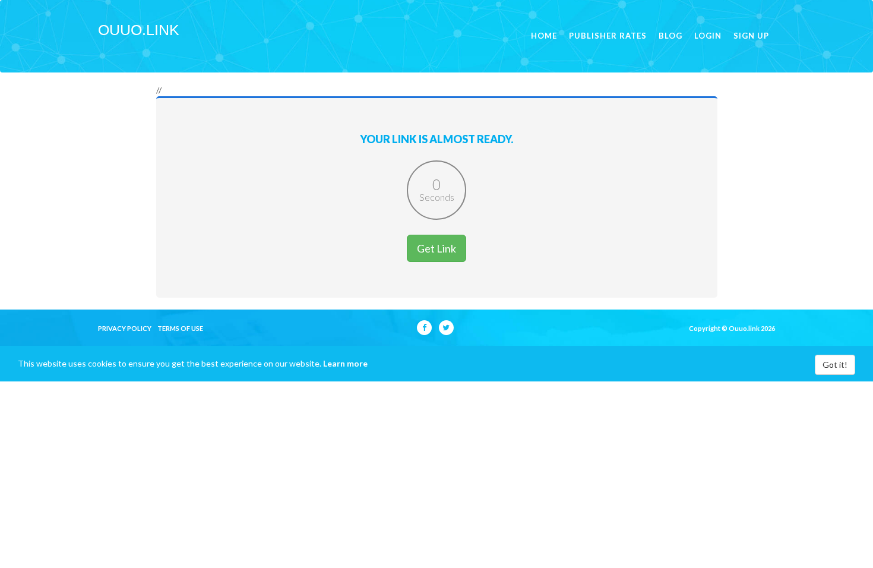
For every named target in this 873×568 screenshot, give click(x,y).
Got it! (835, 364)
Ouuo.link (138, 29)
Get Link (436, 248)
